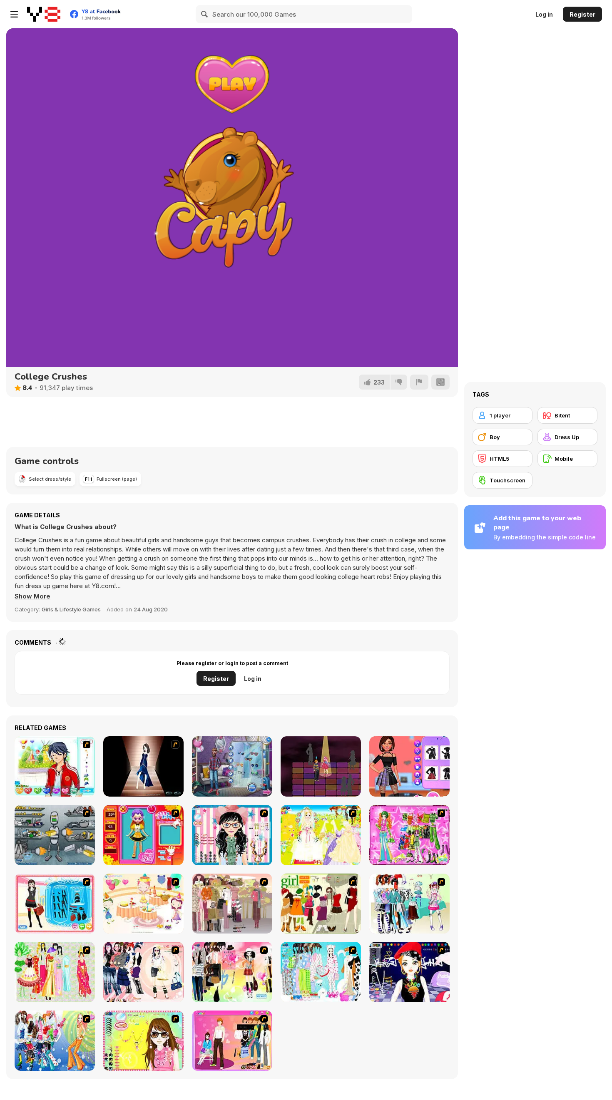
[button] (32, 596)
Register (582, 14)
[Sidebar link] (14, 14)
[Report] (419, 382)
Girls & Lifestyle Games (71, 609)
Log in (544, 14)
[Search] (205, 14)
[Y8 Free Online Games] (44, 14)
